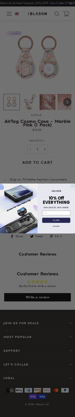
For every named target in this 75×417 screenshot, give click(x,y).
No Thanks (56, 226)
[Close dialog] (72, 186)
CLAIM (56, 220)
